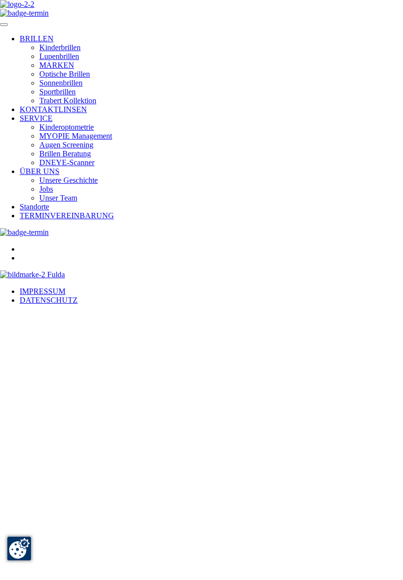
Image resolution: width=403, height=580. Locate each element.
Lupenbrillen (59, 56)
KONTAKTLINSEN (53, 109)
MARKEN (56, 65)
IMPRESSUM (42, 291)
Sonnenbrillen (61, 83)
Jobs (46, 189)
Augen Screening (66, 145)
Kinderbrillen (60, 47)
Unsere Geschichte (68, 180)
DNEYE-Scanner (66, 162)
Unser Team (58, 198)
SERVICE (36, 118)
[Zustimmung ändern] (19, 548)
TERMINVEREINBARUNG (67, 215)
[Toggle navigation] (4, 24)
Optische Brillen (64, 74)
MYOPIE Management (75, 136)
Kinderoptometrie (66, 127)
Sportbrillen (57, 91)
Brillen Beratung (65, 153)
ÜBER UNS (39, 171)
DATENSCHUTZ (49, 300)
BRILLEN (37, 38)
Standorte (34, 207)
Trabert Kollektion (67, 100)
